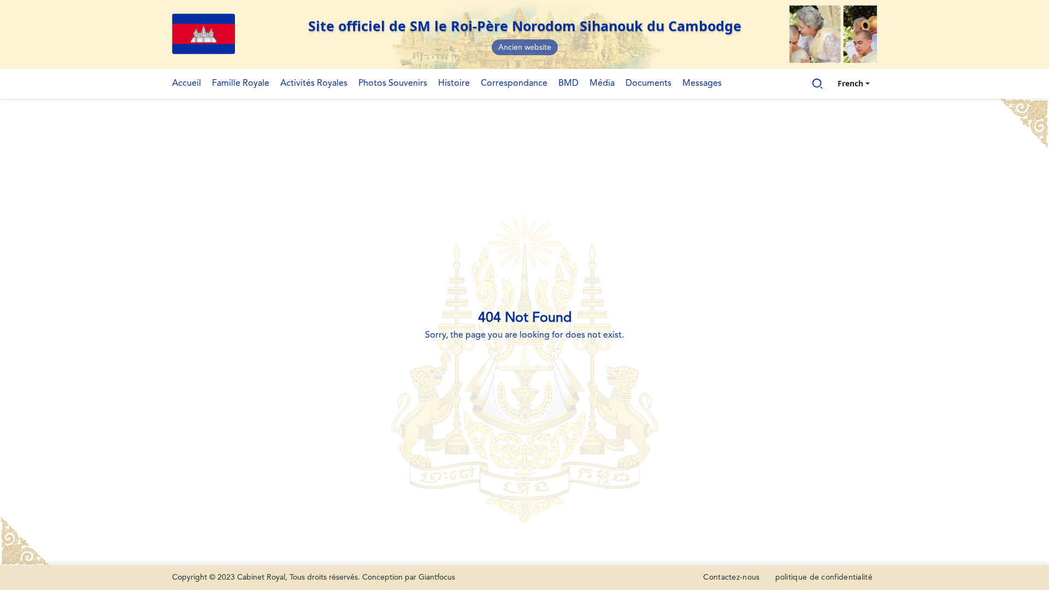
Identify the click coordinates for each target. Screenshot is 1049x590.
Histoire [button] (454, 83)
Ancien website (524, 47)
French (850, 83)
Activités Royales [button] (313, 83)
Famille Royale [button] (240, 83)
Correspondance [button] (514, 83)
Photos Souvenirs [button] (392, 83)
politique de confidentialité (824, 577)
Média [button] (602, 83)
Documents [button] (648, 83)
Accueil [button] (186, 83)
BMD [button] (568, 83)
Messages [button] (702, 83)
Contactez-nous (731, 577)
